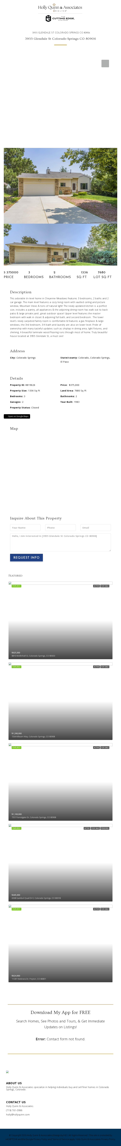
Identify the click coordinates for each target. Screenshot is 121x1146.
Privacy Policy (40, 1139)
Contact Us (16, 1102)
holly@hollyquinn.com (18, 1114)
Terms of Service (60, 1139)
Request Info (26, 557)
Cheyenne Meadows (56, 298)
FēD (65, 1135)
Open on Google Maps (18, 416)
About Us (14, 1083)
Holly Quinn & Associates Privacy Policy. (95, 1139)
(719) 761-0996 (14, 1110)
